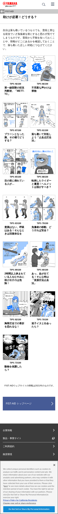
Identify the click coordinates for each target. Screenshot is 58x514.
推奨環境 (7, 454)
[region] (29, 487)
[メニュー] (53, 4)
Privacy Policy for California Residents (20, 500)
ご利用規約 (8, 446)
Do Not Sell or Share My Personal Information (29, 509)
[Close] (54, 465)
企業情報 (7, 430)
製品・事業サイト (12, 438)
